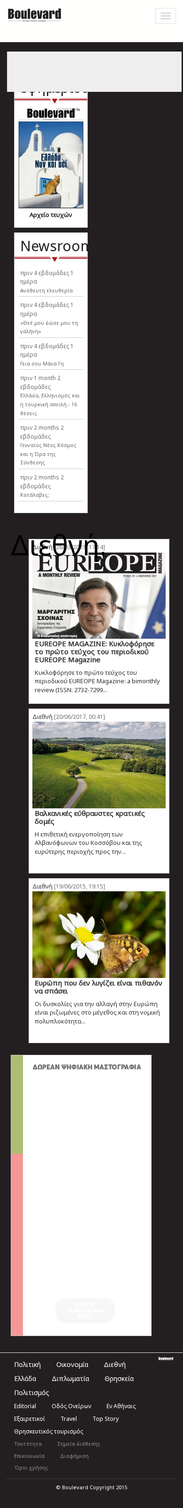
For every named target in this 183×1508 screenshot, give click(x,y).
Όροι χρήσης (31, 1467)
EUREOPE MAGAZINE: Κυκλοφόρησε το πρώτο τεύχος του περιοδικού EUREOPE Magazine (94, 651)
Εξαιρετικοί (29, 1419)
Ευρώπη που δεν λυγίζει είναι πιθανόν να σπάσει (98, 986)
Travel (69, 1419)
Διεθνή (42, 716)
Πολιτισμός (31, 1392)
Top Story (105, 1419)
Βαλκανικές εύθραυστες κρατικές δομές (90, 817)
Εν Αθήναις (121, 1406)
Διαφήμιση (74, 1455)
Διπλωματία (70, 1378)
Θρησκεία (119, 1378)
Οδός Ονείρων (71, 1406)
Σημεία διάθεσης (78, 1443)
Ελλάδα (25, 1378)
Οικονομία (72, 1364)
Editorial (25, 1406)
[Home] (34, 14)
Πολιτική (27, 1364)
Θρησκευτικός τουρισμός (48, 1431)
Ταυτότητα (28, 1443)
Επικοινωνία (29, 1455)
